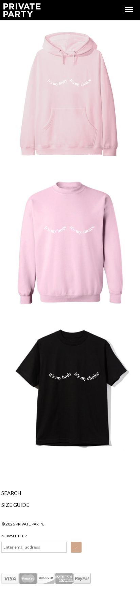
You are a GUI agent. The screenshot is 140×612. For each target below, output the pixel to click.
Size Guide (15, 505)
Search (11, 493)
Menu (124, 3)
